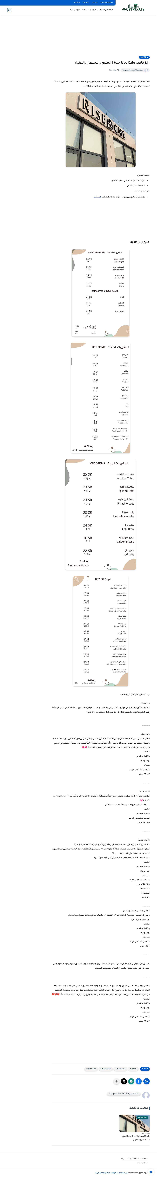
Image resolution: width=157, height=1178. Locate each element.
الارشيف (77, 3)
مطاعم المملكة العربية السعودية (133, 1158)
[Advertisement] (78, 37)
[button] (139, 1081)
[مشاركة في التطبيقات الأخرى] (116, 1081)
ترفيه (78, 10)
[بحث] (9, 10)
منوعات (92, 10)
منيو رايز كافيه (106, 1069)
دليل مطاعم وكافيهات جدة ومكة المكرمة (112, 1173)
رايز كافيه (144, 57)
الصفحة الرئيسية (107, 3)
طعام (84, 10)
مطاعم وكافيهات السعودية (132, 70)
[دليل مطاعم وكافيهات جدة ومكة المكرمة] (133, 7)
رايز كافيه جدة (120, 1069)
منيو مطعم (142, 1163)
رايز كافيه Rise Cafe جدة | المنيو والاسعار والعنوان (135, 1138)
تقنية (72, 10)
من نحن (95, 3)
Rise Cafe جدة (91, 1069)
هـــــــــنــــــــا (97, 197)
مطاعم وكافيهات (105, 10)
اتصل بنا (86, 3)
